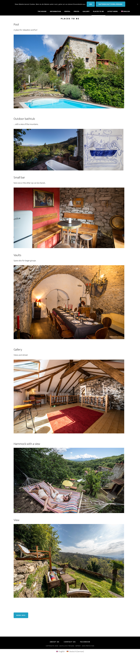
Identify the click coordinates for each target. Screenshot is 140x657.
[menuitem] (126, 11)
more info (20, 615)
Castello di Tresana (66, 646)
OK (90, 4)
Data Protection (88, 646)
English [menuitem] (62, 651)
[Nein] (137, 4)
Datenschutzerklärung (110, 4)
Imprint (78, 646)
